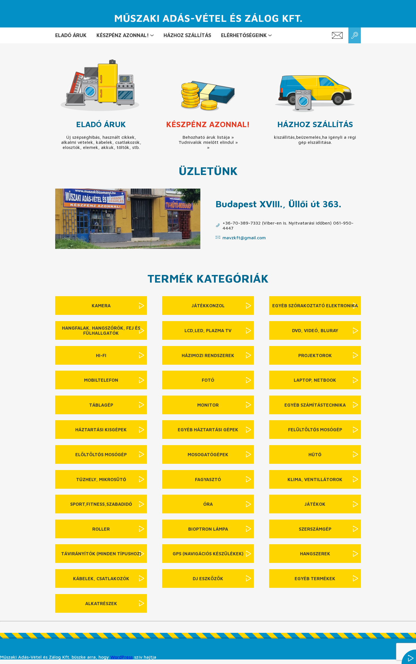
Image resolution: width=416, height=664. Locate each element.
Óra (208, 504)
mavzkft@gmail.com (244, 237)
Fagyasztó (208, 479)
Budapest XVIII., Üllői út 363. (278, 203)
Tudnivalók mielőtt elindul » (208, 142)
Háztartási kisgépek (101, 429)
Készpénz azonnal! (123, 35)
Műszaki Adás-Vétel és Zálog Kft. (208, 18)
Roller (101, 528)
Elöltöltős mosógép (101, 454)
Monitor (208, 404)
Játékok (315, 504)
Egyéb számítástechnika (315, 404)
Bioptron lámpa (208, 528)
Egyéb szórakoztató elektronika (315, 305)
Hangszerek (315, 553)
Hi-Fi (101, 355)
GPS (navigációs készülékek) (208, 553)
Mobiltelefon (101, 380)
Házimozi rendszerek (208, 355)
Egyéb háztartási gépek (208, 429)
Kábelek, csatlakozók (101, 578)
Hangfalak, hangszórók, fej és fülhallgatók (101, 330)
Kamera (101, 305)
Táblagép (101, 404)
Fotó (208, 380)
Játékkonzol (208, 305)
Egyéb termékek (315, 578)
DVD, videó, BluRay (315, 330)
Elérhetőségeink (244, 35)
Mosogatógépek (208, 454)
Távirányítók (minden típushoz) (101, 553)
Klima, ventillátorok (315, 479)
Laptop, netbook (315, 380)
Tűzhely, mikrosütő (101, 479)
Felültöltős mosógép (315, 429)
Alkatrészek (101, 603)
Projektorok (315, 355)
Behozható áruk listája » (208, 137)
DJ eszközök (208, 578)
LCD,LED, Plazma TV (208, 330)
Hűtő (314, 454)
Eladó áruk (71, 35)
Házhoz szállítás (187, 35)
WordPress (121, 656)
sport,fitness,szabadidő (101, 504)
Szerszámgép (315, 528)
